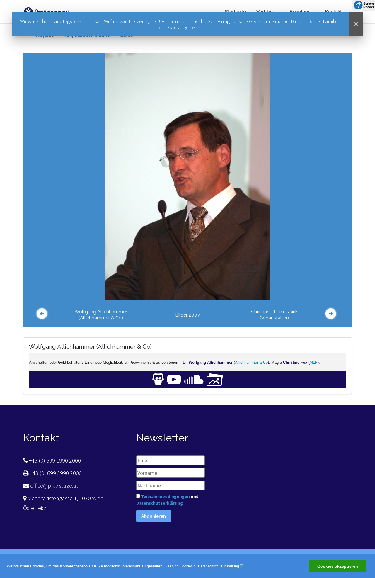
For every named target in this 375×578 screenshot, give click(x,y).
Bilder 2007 (187, 315)
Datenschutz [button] (208, 566)
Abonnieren (153, 516)
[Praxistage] (46, 11)
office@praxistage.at (53, 485)
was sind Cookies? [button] (180, 566)
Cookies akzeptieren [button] (337, 566)
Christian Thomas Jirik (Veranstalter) (274, 315)
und (167, 500)
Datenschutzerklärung (159, 503)
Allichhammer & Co (251, 362)
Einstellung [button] (232, 566)
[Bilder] (215, 379)
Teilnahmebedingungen (165, 496)
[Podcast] (194, 379)
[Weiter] (330, 313)
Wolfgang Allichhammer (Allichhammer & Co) (100, 315)
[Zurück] (42, 313)
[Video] (174, 379)
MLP (314, 362)
